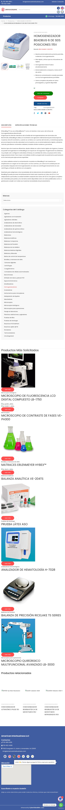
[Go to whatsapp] (61, 805)
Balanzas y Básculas (10, 253)
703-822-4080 (5, 4)
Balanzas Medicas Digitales (12, 250)
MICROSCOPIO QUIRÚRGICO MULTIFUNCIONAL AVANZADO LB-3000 (28, 663)
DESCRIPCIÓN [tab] (6, 125)
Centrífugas (8, 265)
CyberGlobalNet (34, 807)
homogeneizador (49, 107)
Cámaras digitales (10, 262)
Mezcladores (8, 299)
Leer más (8, 389)
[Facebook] (34, 113)
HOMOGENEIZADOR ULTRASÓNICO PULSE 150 (10, 708)
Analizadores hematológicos (13, 232)
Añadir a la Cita (42, 103)
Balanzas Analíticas (10, 238)
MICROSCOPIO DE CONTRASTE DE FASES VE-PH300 (31, 417)
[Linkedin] (41, 113)
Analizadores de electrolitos (13, 223)
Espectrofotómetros (10, 281)
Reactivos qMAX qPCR (11, 327)
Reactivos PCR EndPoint (11, 324)
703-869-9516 (7, 1)
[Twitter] (38, 113)
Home (3, 21)
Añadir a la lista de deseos (16, 390)
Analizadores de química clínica (14, 229)
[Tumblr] (45, 113)
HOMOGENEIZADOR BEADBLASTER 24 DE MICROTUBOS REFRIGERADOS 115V (52, 711)
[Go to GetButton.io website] (61, 808)
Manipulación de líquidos (12, 296)
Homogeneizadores (40, 32)
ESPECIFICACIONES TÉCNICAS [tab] (26, 125)
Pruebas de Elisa (9, 317)
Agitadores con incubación (12, 217)
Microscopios (8, 302)
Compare (40, 97)
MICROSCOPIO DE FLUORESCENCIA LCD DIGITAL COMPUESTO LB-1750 (28, 397)
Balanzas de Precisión (11, 244)
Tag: (35, 107)
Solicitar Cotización (58, 2)
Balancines (7, 235)
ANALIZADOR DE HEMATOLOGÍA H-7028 (28, 570)
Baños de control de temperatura (15, 256)
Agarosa (7, 213)
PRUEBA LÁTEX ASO (14, 524)
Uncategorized (9, 336)
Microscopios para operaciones (14, 308)
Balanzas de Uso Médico (12, 247)
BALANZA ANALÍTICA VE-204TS (22, 479)
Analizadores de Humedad (12, 226)
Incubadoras (8, 290)
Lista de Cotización (43, 93)
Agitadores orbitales (10, 220)
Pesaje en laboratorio (11, 311)
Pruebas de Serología (11, 320)
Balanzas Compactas (11, 241)
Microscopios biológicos (11, 305)
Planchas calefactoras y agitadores (15, 314)
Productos (7, 16)
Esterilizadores (8, 284)
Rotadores (7, 330)
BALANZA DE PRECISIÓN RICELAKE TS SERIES (31, 615)
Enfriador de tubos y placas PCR (14, 278)
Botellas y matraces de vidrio (13, 259)
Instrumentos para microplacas (14, 293)
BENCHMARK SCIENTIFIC (24, 21)
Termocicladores (9, 333)
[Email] (49, 113)
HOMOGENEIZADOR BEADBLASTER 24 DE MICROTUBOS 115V (30, 709)
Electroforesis (8, 275)
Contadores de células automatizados (16, 272)
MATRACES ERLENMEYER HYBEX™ (23, 465)
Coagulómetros (9, 269)
